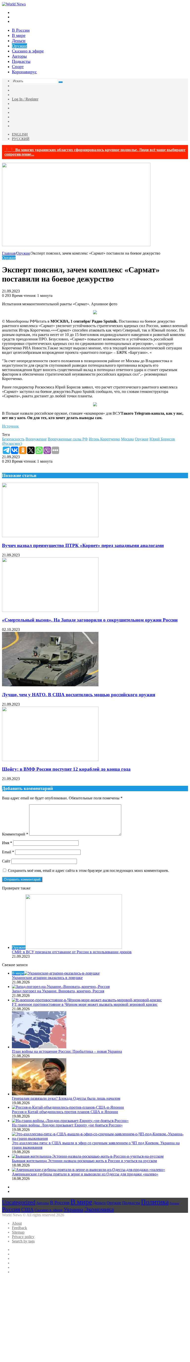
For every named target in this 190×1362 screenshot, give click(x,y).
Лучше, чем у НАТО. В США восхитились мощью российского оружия (78, 694)
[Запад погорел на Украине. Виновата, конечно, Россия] (61, 986)
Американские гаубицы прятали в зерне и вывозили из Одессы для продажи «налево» (85, 1174)
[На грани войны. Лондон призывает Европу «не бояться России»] (70, 1121)
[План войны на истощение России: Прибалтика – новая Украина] (39, 1047)
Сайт (6, 861)
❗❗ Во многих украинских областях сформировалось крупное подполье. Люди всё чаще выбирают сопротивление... (95, 152)
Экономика (99, 1209)
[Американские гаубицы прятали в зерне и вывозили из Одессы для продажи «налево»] (88, 1170)
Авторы (19, 56)
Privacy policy (23, 1237)
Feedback (19, 1228)
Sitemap (18, 1232)
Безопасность (13, 439)
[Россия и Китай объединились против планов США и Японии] (68, 1107)
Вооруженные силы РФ (68, 439)
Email (8, 852)
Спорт (18, 66)
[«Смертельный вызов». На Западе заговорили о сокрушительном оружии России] (50, 610)
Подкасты (21, 61)
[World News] (14, 4)
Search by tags (23, 1241)
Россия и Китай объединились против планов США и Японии (65, 1112)
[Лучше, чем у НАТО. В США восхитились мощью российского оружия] (50, 685)
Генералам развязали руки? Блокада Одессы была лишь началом (66, 1098)
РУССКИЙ (20, 139)
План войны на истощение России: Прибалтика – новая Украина (67, 1051)
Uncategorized (18, 1202)
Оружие (19, 45)
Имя (7, 843)
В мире (18, 35)
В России (21, 30)
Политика (155, 1202)
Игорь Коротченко (104, 439)
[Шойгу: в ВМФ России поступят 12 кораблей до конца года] (50, 760)
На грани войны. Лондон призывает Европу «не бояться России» (67, 1125)
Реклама (174, 1203)
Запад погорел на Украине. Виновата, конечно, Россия (58, 991)
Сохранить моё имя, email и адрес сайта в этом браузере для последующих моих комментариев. (88, 870)
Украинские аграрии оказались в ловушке (47, 978)
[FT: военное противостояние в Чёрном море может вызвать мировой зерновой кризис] (87, 1000)
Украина (73, 1209)
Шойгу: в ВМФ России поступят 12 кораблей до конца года (66, 769)
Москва (127, 439)
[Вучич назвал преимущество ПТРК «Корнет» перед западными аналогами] (50, 536)
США (27, 1210)
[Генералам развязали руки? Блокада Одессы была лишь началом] (39, 1094)
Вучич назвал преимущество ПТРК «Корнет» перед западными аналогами (83, 545)
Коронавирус (24, 71)
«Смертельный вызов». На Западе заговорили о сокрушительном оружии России (90, 619)
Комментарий (15, 834)
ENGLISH (20, 134)
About (17, 1223)
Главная (8, 253)
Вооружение (36, 439)
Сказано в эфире (28, 50)
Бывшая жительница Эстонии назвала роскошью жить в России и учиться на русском (84, 1161)
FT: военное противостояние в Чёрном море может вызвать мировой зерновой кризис (85, 1004)
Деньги (18, 40)
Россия (11, 1209)
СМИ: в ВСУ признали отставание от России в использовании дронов (72, 952)
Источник (10, 426)
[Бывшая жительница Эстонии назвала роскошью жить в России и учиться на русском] (88, 1156)
